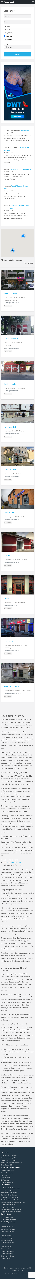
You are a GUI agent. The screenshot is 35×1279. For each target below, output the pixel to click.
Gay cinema (8, 36)
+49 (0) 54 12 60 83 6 (12, 348)
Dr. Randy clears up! (7, 1155)
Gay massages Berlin (7, 1170)
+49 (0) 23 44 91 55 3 (12, 562)
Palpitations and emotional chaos (11, 1209)
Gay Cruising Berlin (7, 1217)
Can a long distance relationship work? (13, 1202)
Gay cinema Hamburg (8, 1229)
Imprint (17, 1268)
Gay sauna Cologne (7, 1238)
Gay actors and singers (8, 1204)
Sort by (6, 44)
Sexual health (5, 1165)
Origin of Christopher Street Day (11, 1211)
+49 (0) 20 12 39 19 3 (12, 434)
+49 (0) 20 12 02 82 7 (12, 650)
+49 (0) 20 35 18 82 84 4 (13, 693)
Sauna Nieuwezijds (7, 1173)
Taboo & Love (9, 641)
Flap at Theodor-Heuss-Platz (20, 169)
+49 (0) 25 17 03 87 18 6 (13, 391)
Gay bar (7, 29)
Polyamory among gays (8, 1207)
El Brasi (7, 555)
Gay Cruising (9, 33)
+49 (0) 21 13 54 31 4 (12, 303)
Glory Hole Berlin (6, 1249)
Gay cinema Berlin (7, 1226)
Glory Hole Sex (6, 1258)
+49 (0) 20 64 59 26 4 (12, 519)
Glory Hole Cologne (7, 1256)
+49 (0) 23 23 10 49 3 (12, 477)
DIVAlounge (5, 1180)
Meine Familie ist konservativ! (10, 1188)
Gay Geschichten (6, 1158)
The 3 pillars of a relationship (10, 1200)
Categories (7, 26)
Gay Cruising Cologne (8, 1222)
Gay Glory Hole (6, 1246)
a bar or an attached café (12, 862)
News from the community (9, 1162)
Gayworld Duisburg (11, 686)
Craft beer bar (5, 1177)
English (29, 1268)
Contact (6, 1268)
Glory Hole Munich (7, 1253)
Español (14, 1270)
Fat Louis (4, 1175)
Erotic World (9, 513)
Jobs (11, 1268)
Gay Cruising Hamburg (8, 1219)
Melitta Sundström (7, 1182)
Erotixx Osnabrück (11, 339)
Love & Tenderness (7, 1160)
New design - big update (9, 1192)
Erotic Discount (10, 470)
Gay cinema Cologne (7, 1231)
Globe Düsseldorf (11, 293)
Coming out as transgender (9, 1197)
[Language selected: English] (27, 1277)
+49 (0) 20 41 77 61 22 (12, 605)
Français (20, 1270)
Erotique (7, 598)
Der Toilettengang (7, 1190)
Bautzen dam (24, 131)
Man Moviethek (10, 427)
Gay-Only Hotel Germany (9, 1195)
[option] (27, 1277)
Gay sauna (8, 39)
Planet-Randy (9, 2)
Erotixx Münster (10, 384)
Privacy (23, 1268)
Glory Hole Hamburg (8, 1251)
